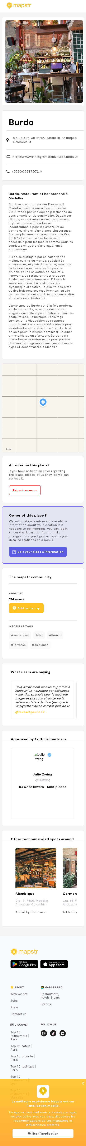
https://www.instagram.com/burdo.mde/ (44, 157)
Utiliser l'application (43, 1133)
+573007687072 (26, 172)
